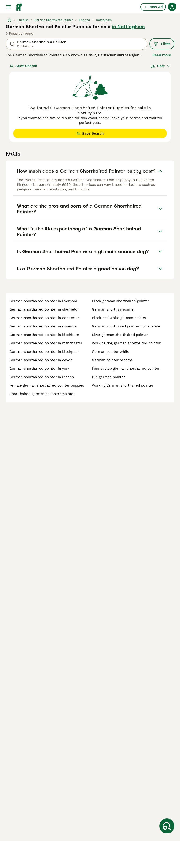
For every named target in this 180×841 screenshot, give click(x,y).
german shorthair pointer (113, 309)
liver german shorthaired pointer (120, 335)
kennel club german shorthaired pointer (126, 368)
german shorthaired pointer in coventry (43, 326)
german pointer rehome (112, 360)
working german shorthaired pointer (122, 385)
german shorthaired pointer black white (126, 326)
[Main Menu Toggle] (8, 6)
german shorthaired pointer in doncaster (44, 318)
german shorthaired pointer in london (41, 377)
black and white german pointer (119, 318)
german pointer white (110, 352)
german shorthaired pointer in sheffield (43, 309)
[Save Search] (166, 825)
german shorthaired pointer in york (39, 368)
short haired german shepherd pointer (42, 394)
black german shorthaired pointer (120, 301)
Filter (165, 44)
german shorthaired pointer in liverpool (43, 301)
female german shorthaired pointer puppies (46, 385)
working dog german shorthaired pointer (126, 343)
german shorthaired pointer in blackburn (44, 335)
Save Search (26, 66)
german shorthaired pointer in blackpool (44, 352)
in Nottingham (128, 26)
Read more (161, 55)
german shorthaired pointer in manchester (45, 343)
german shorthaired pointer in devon (40, 360)
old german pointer (108, 377)
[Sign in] (172, 7)
